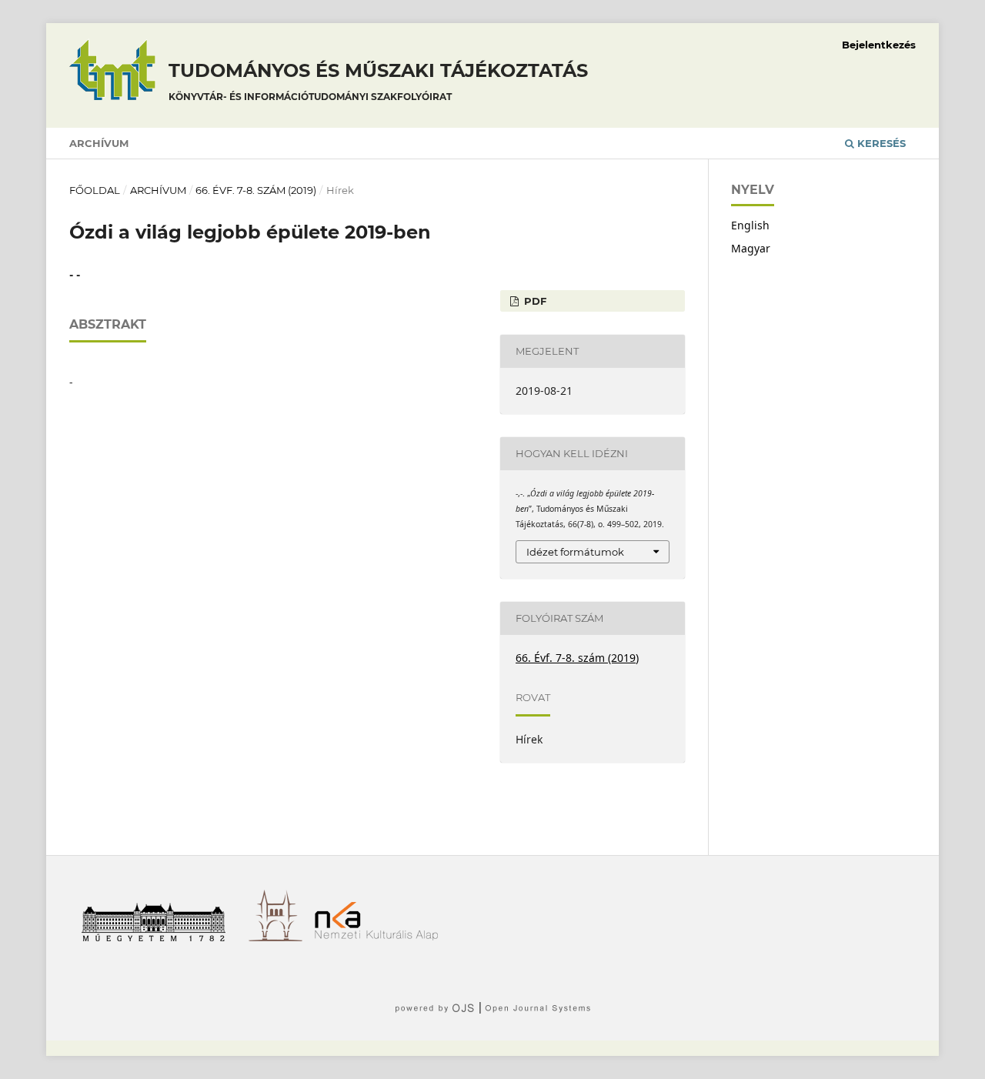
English (750, 225)
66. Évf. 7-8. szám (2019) (255, 190)
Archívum (99, 143)
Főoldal (94, 190)
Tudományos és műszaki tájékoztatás (378, 80)
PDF (533, 301)
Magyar (750, 248)
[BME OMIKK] (281, 937)
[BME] (159, 937)
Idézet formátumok (575, 552)
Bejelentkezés (879, 44)
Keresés (880, 143)
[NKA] (382, 937)
